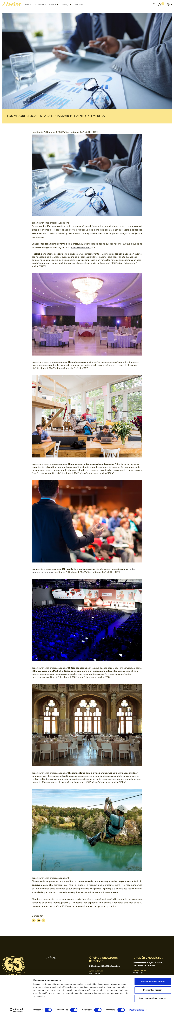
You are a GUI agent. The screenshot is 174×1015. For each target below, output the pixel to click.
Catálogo (65, 4)
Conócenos (41, 4)
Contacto (78, 4)
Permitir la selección (152, 990)
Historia (28, 4)
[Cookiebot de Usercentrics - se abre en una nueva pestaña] (16, 1010)
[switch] (73, 1010)
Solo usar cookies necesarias (152, 998)
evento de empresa (80, 247)
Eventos (53, 4)
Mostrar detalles (136, 1010)
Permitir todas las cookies (153, 982)
